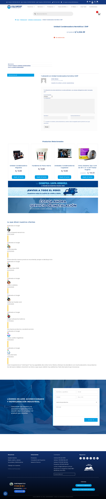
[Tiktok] (97, 458)
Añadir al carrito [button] (18, 177)
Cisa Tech (83, 7)
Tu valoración (47, 98)
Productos (50, 7)
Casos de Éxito (62, 7)
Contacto (57, 455)
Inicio (18, 20)
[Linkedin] (84, 458)
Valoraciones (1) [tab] (13, 75)
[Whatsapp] (80, 458)
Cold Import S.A (19, 483)
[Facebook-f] (87, 458)
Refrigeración (23, 20)
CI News (73, 7)
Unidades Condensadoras (34, 20)
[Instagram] (91, 458)
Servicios (40, 7)
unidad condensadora (18, 67)
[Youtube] (94, 458)
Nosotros (30, 7)
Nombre (46, 115)
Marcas (15, 65)
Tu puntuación (47, 94)
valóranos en (19, 491)
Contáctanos (93, 7)
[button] (5, 493)
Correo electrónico (75, 115)
